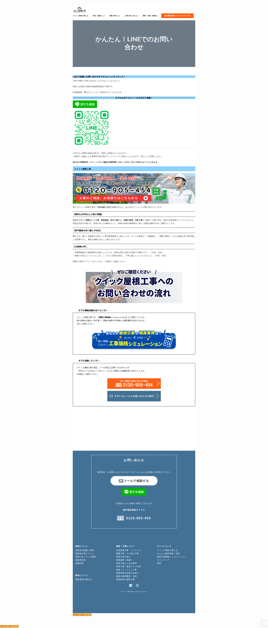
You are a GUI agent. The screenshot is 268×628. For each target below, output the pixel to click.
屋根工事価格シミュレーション (171, 557)
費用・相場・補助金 (150, 16)
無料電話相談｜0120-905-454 (177, 16)
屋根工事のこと (114, 16)
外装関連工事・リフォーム (128, 550)
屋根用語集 (80, 560)
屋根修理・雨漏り (124, 560)
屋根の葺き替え (123, 557)
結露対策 (79, 563)
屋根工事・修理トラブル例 (128, 566)
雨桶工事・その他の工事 (127, 553)
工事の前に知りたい (132, 16)
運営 (159, 563)
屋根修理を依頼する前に (127, 573)
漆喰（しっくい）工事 (126, 569)
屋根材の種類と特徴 (84, 550)
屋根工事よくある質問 (126, 563)
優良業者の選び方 (83, 579)
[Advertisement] (134, 424)
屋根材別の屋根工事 (125, 579)
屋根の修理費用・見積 (126, 576)
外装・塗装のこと (99, 16)
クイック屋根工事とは (80, 16)
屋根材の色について (84, 553)
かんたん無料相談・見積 (168, 553)
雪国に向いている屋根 (85, 557)
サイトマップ (163, 560)
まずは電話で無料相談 (82, 614)
